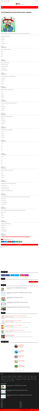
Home (2, 10)
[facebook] (34, 1)
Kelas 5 (19, 377)
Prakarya (35, 379)
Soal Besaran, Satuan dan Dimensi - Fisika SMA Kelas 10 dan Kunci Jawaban (19, 292)
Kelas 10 (35, 376)
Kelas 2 (9, 377)
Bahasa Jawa (14, 376)
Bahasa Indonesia (3, 376)
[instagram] (37, 1)
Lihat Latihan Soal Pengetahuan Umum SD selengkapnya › (16, 236)
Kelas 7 (26, 377)
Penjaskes (28, 379)
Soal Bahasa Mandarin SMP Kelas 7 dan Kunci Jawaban (21, 366)
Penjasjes (24, 379)
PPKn (32, 379)
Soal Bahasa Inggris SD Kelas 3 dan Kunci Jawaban (13, 325)
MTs (8, 379)
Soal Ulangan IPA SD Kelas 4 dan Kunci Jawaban (21, 351)
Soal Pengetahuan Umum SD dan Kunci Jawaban (15, 297)
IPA (26, 376)
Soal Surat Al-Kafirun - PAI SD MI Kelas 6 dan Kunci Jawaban (17, 287)
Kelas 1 (32, 376)
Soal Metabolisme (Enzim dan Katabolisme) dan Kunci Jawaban (17, 302)
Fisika (24, 376)
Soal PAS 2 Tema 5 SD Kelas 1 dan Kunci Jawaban (21, 356)
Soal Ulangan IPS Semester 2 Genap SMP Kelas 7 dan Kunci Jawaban (21, 346)
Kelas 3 (13, 377)
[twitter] (36, 1)
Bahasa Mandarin (20, 376)
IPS (28, 376)
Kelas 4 (16, 377)
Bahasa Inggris (9, 376)
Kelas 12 (6, 377)
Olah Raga (11, 379)
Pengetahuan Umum (6, 239)
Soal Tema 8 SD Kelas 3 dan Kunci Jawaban (21, 361)
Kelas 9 (32, 377)
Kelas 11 (2, 377)
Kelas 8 (29, 377)
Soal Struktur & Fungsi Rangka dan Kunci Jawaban (13, 320)
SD (3, 10)
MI (6, 379)
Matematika (3, 379)
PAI (14, 379)
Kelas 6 (22, 377)
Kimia (35, 377)
